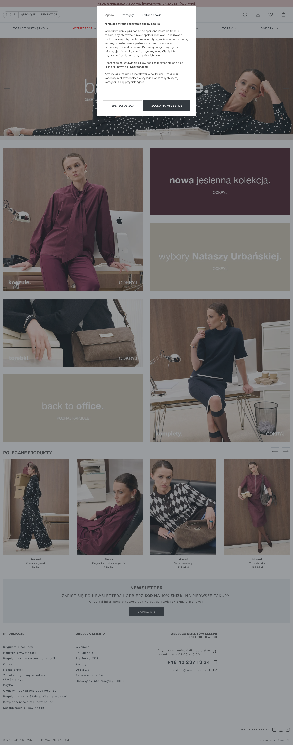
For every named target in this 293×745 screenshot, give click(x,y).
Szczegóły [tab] (127, 15)
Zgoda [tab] (109, 15)
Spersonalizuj (122, 105)
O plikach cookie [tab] (151, 15)
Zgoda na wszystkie (166, 105)
